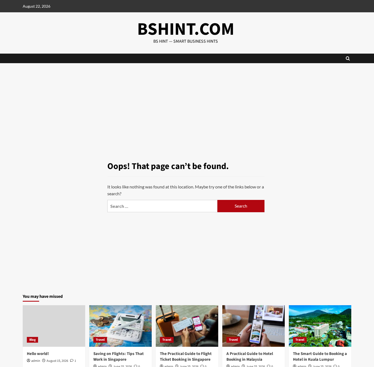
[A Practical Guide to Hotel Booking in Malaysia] (253, 326)
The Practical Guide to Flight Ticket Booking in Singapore (186, 356)
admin (35, 361)
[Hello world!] (54, 326)
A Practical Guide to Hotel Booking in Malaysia (249, 356)
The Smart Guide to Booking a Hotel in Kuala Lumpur (320, 356)
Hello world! (38, 354)
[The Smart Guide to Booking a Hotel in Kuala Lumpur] (320, 326)
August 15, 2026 (57, 361)
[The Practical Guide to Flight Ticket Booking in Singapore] (187, 326)
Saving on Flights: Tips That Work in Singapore (118, 356)
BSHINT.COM (185, 29)
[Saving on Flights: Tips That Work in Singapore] (120, 326)
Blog (32, 339)
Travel (100, 339)
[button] (347, 58)
